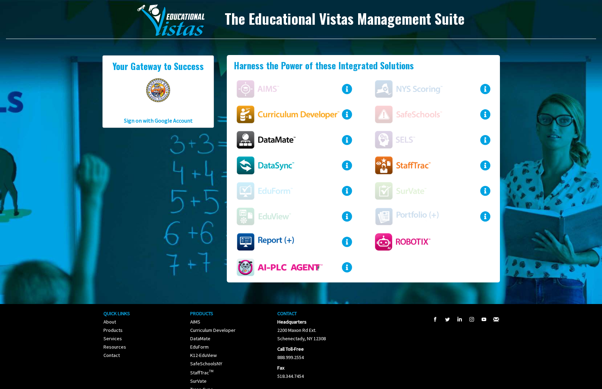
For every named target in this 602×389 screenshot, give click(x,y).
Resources (114, 347)
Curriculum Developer (213, 330)
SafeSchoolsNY (206, 363)
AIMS (195, 322)
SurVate (198, 381)
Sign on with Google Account (158, 120)
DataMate (200, 338)
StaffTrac (202, 372)
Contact (111, 355)
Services (112, 338)
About (109, 322)
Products (113, 330)
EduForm (199, 347)
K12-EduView (203, 355)
